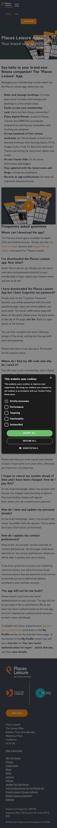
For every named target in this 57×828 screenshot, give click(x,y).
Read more (9, 394)
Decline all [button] (29, 441)
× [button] (51, 378)
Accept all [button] (29, 433)
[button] (28, 448)
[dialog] (28, 414)
